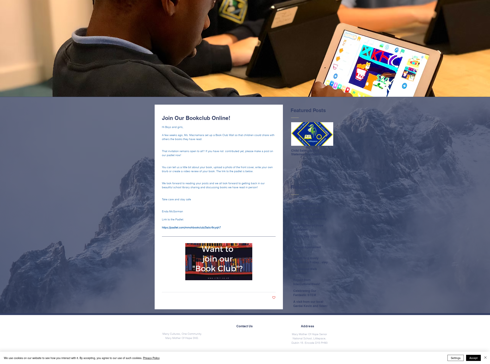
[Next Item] (327, 134)
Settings (456, 358)
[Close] (485, 358)
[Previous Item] (297, 134)
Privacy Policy (151, 358)
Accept (473, 358)
